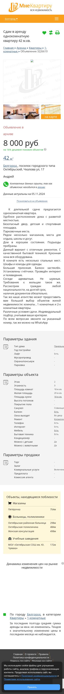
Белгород (10, 18)
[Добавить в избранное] (44, 32)
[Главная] (30, 7)
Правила (43, 654)
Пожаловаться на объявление (32, 201)
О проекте (30, 654)
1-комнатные (36, 618)
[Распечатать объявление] (57, 32)
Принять (32, 687)
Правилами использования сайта (22, 679)
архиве (41, 187)
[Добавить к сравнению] (51, 32)
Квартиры (17, 618)
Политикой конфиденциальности (39, 675)
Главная (18, 654)
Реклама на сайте (42, 660)
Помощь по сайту (20, 660)
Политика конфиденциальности (31, 657)
